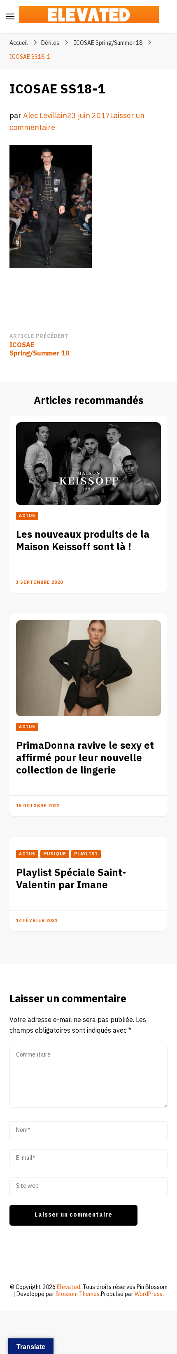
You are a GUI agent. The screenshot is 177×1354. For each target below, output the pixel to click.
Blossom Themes (78, 1294)
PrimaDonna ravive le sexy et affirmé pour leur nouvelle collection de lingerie (85, 758)
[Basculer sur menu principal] (10, 16)
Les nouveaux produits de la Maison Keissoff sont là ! (82, 541)
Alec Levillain (45, 115)
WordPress (149, 1294)
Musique (54, 854)
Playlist (86, 854)
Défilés (50, 43)
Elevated (68, 1287)
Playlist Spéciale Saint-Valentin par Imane (71, 879)
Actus (27, 516)
